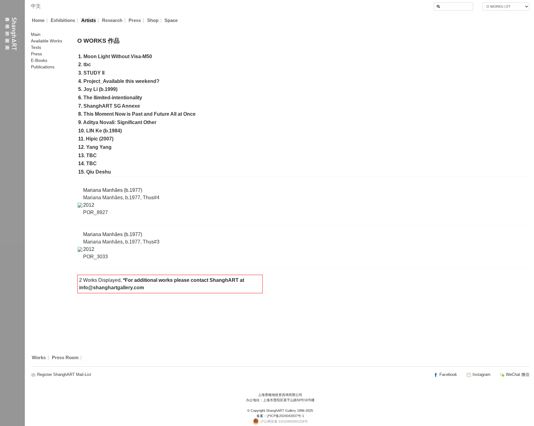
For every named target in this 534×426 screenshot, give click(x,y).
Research (112, 20)
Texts (36, 47)
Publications (42, 66)
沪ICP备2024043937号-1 (285, 416)
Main (35, 34)
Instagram (480, 374)
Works (39, 357)
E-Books (39, 60)
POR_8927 (95, 212)
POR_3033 (95, 256)
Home (38, 20)
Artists (88, 20)
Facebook (447, 374)
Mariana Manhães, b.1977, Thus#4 (121, 197)
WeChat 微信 (517, 374)
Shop (153, 20)
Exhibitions (63, 20)
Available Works (46, 40)
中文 (36, 6)
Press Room (65, 357)
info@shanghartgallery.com (111, 287)
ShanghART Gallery (281, 410)
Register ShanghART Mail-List (64, 374)
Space (171, 20)
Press (135, 20)
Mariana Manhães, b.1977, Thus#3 (121, 241)
